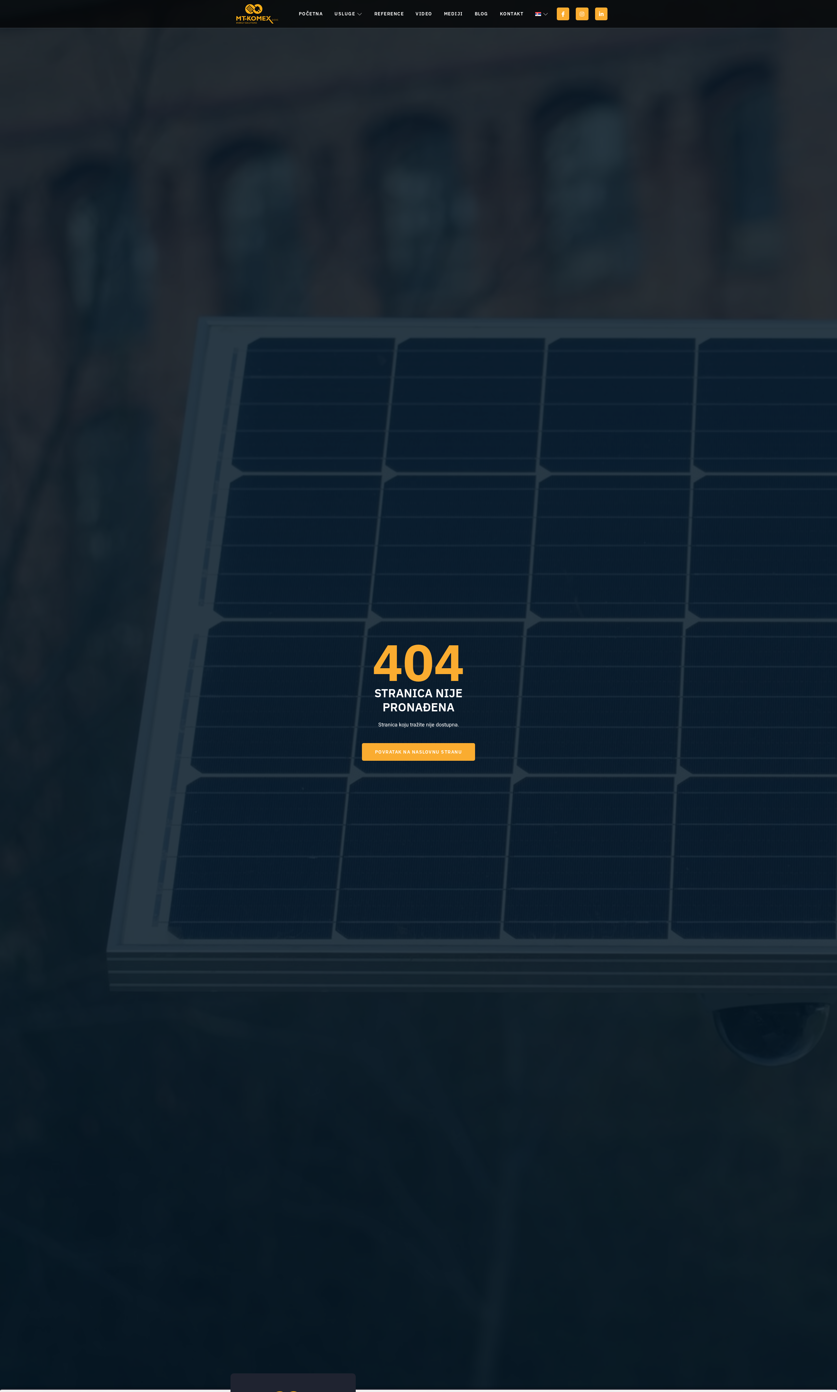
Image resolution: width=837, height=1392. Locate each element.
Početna (311, 14)
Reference (389, 14)
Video (424, 14)
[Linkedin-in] (601, 14)
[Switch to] (541, 14)
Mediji (453, 14)
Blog (481, 14)
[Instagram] (582, 14)
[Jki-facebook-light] (563, 14)
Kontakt (512, 14)
